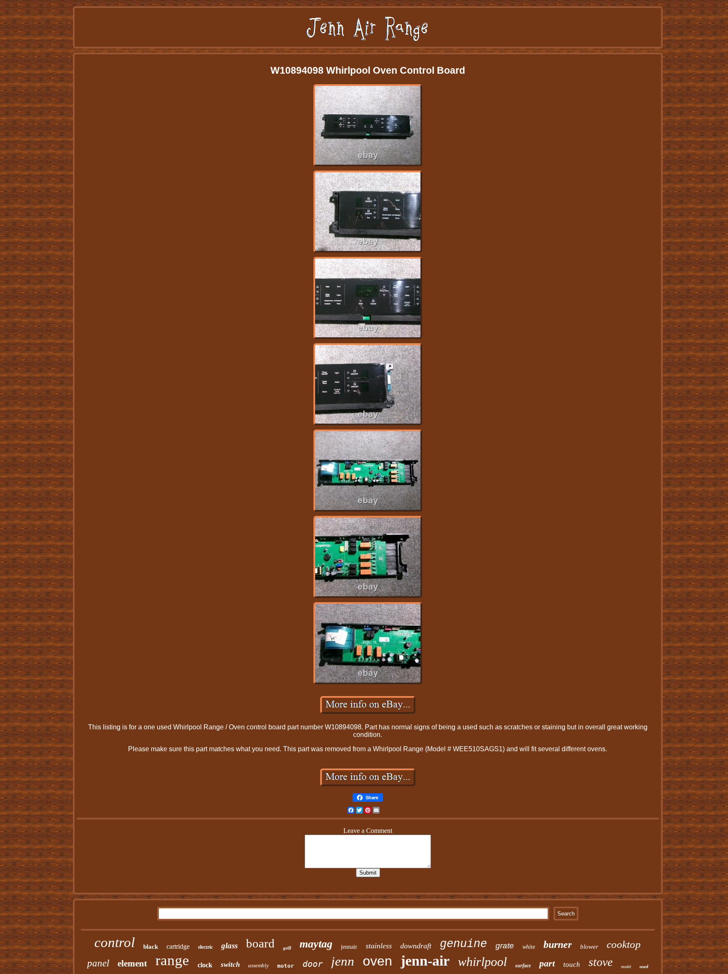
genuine (463, 944)
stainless (379, 946)
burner (557, 944)
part (547, 963)
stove (601, 962)
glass (229, 945)
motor (285, 966)
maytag (316, 944)
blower (589, 946)
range (172, 960)
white (528, 947)
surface (523, 966)
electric (205, 947)
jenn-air (425, 961)
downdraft (415, 946)
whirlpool (482, 962)
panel (98, 963)
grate (504, 945)
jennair (349, 947)
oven (377, 961)
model (626, 966)
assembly (258, 965)
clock (205, 965)
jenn (342, 961)
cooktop (624, 944)
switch (230, 965)
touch (571, 965)
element (132, 963)
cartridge (178, 946)
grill (287, 947)
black (150, 946)
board (260, 943)
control (114, 942)
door (312, 964)
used (644, 966)
